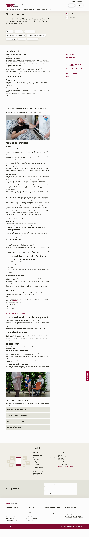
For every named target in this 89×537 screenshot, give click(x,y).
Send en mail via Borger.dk (11, 516)
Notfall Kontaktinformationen (71, 510)
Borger (73, 1)
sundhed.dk (15, 300)
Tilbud (51, 9)
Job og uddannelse (30, 510)
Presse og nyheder (29, 512)
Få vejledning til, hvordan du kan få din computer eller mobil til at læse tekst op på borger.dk (74, 518)
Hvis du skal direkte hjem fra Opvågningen (16, 35)
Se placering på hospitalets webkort (65, 466)
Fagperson (79, 1)
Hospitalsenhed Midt (49, 518)
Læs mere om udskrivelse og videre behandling (15, 313)
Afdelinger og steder (28, 9)
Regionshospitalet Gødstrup (51, 516)
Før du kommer (19, 31)
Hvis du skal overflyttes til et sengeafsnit (36, 35)
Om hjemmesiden (79, 526)
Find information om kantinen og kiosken (14, 370)
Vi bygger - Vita (29, 516)
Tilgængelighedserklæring (68, 526)
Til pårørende (22, 39)
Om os (27, 514)
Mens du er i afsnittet (29, 31)
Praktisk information (41, 9)
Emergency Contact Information (72, 512)
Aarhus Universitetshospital (51, 511)
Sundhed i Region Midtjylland (51, 520)
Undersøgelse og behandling (13, 9)
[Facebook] (7, 526)
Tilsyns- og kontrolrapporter (31, 518)
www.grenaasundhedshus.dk (12, 520)
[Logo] (15, 5)
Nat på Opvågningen (11, 39)
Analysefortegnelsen (30, 520)
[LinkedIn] (10, 526)
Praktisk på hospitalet (32, 39)
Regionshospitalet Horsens (51, 514)
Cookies (60, 526)
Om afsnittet (9, 31)
